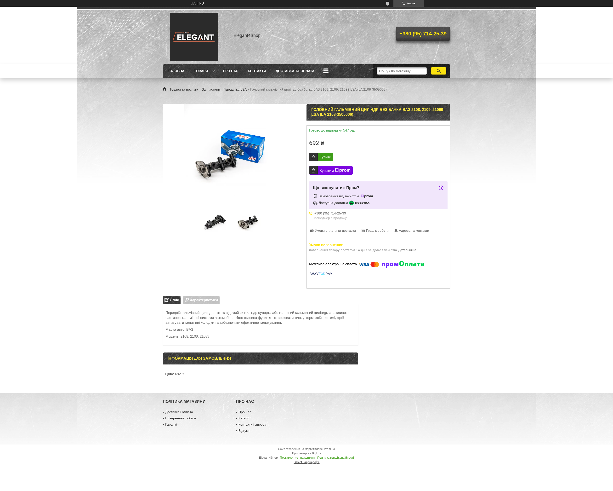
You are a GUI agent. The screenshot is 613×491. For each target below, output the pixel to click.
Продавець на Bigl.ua (306, 453)
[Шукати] (438, 71)
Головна (176, 71)
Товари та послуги (184, 89)
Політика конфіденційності (335, 457)
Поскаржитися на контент (297, 457)
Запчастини (211, 89)
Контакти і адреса (252, 424)
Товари (201, 71)
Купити (325, 157)
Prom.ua (329, 449)
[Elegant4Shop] (194, 35)
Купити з (327, 170)
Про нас (230, 71)
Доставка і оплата (179, 412)
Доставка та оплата (295, 71)
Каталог (244, 418)
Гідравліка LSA (235, 89)
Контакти (257, 71)
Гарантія (172, 424)
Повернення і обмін (180, 418)
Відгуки (244, 431)
